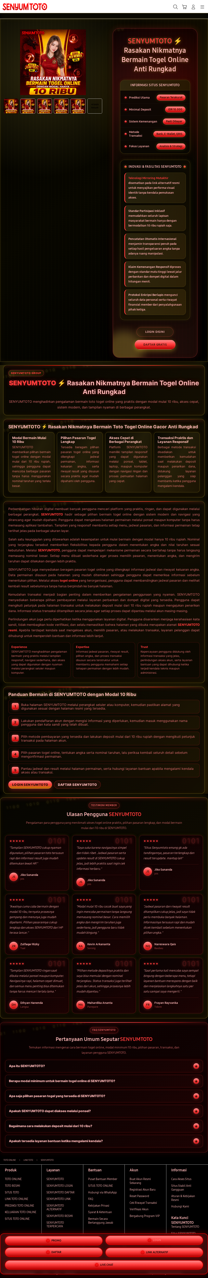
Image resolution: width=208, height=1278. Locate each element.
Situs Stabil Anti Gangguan (181, 1187)
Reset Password (139, 1196)
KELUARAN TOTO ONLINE (20, 1212)
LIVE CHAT (106, 1265)
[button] (184, 7)
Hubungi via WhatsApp (102, 1192)
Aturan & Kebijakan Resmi (183, 1198)
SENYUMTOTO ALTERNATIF (55, 1207)
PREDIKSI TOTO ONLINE (19, 1205)
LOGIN (157, 1240)
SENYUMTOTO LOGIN (60, 1186)
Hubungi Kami (180, 1206)
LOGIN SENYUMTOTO (30, 785)
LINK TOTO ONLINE (16, 1199)
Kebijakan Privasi (98, 1205)
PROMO (56, 1240)
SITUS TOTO (12, 1192)
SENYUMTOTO (52, 514)
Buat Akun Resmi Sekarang (140, 1181)
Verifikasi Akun (139, 1209)
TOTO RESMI (12, 1186)
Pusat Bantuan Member (102, 1179)
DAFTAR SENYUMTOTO (77, 785)
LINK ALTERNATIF (157, 1252)
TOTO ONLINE (13, 1179)
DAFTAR (56, 1252)
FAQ (90, 1199)
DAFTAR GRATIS (155, 344)
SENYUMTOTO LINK (58, 1199)
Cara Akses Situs (181, 1179)
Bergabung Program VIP (145, 1216)
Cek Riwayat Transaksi (143, 1203)
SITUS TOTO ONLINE (17, 1219)
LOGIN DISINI (155, 332)
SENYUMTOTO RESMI (60, 1216)
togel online (69, 580)
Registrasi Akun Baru (143, 1189)
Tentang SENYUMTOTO (185, 1227)
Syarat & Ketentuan (100, 1212)
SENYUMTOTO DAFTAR (61, 1192)
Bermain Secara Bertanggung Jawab (100, 1220)
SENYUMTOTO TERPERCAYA (55, 1224)
